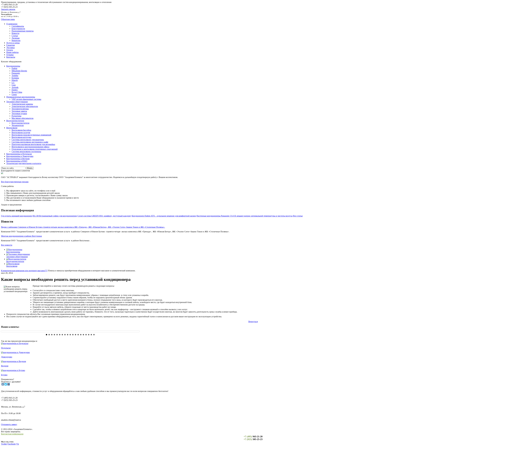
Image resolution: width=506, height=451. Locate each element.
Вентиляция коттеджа (21, 137)
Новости (15, 33)
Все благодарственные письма (14, 182)
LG (13, 83)
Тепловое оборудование (17, 102)
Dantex (15, 90)
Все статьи (298, 216)
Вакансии (16, 40)
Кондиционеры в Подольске (19, 154)
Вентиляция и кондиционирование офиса (30, 147)
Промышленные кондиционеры (20, 97)
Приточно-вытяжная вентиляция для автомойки (33, 144)
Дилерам (16, 38)
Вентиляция (11, 128)
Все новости (6, 245)
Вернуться (253, 321)
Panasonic (16, 73)
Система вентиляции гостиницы (26, 151)
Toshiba (15, 75)
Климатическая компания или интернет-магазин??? (24, 270)
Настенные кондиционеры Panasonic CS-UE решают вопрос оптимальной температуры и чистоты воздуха (244, 216)
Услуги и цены (13, 43)
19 (94, 334)
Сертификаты (18, 26)
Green (14, 94)
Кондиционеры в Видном (18, 159)
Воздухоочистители (15, 121)
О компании (11, 24)
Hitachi (15, 80)
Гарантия (10, 45)
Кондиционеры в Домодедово (19, 156)
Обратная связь (8, 19)
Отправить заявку (9, 424)
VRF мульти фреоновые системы (26, 99)
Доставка (10, 47)
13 (78, 334)
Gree (14, 85)
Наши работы (12, 52)
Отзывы (10, 55)
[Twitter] (5, 384)
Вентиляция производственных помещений (31, 135)
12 (75, 334)
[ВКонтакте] (3, 384)
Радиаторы (16, 116)
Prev (5, 331)
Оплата (9, 50)
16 (86, 334)
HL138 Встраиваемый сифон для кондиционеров (55, 216)
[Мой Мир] (8, 384)
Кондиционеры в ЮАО (16, 161)
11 (73, 334)
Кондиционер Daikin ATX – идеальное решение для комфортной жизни (164, 216)
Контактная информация (12, 434)
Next (135, 331)
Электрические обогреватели (25, 106)
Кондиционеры (13, 66)
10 (70, 334)
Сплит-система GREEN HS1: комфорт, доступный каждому (104, 216)
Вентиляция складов (21, 132)
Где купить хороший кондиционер (16, 216)
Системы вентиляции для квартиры (28, 140)
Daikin (14, 68)
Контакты (10, 57)
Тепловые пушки (19, 113)
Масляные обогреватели (22, 118)
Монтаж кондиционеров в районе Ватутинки (21, 236)
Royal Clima (17, 92)
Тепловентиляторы (20, 109)
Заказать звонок (8, 9)
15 (83, 334)
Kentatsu (15, 78)
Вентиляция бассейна (21, 130)
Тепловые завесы (19, 111)
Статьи (15, 36)
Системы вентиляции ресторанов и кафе (30, 142)
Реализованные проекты (23, 31)
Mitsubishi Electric (19, 71)
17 (88, 334)
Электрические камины (22, 104)
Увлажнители (18, 125)
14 (80, 334)
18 (91, 334)
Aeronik (15, 87)
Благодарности (18, 28)
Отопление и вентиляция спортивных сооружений (35, 149)
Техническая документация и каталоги (23, 163)
